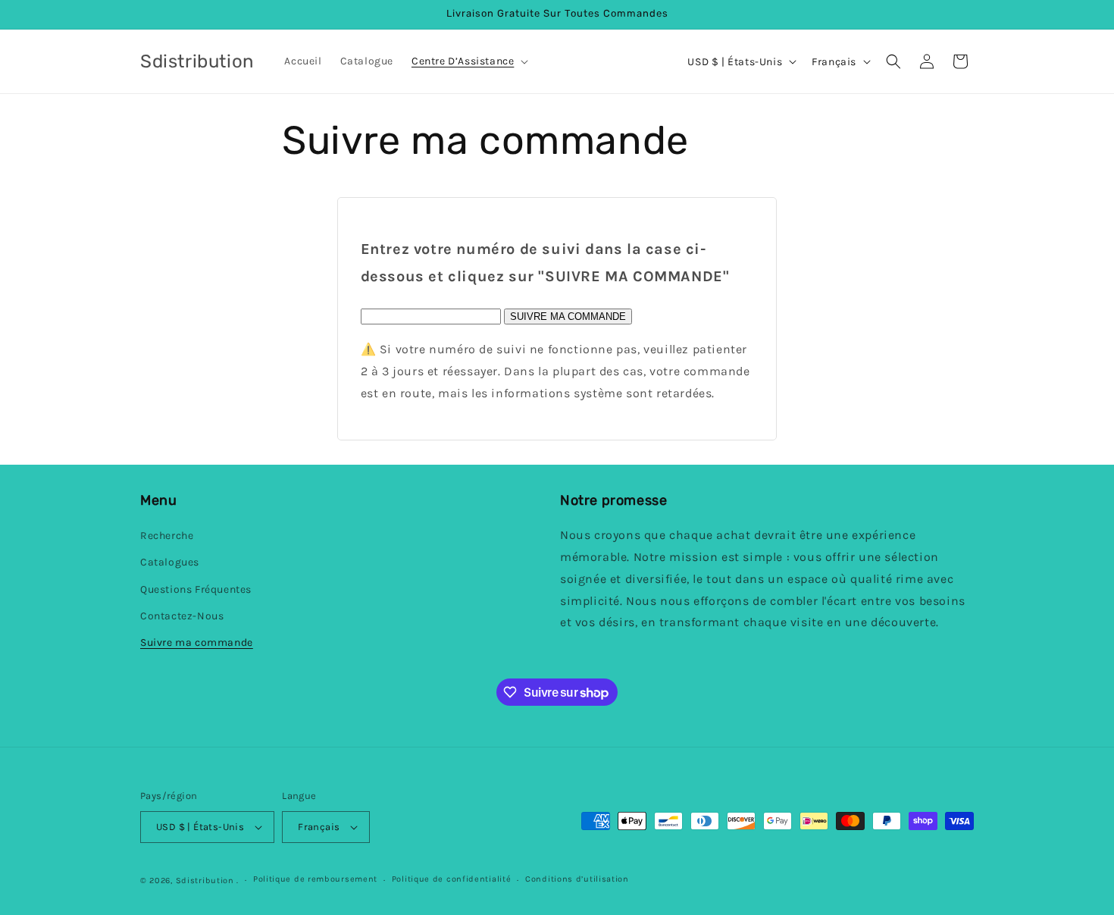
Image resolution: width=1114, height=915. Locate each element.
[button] (468, 61)
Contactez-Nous (182, 615)
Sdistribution (205, 880)
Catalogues (169, 562)
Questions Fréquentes (196, 589)
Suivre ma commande (196, 642)
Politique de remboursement (315, 879)
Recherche (166, 535)
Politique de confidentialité (452, 879)
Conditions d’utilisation (577, 879)
